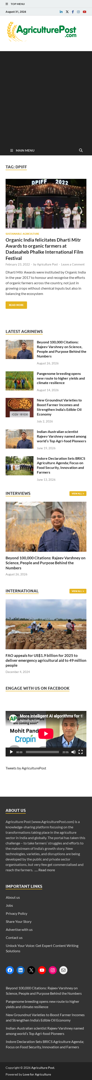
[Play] (11, 752)
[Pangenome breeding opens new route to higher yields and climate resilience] (19, 374)
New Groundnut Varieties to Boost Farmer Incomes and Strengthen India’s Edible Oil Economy (59, 407)
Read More (15, 304)
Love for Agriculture (37, 1074)
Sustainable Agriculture (22, 233)
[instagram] (78, 12)
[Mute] (73, 752)
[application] (46, 733)
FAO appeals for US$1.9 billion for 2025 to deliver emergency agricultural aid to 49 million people (46, 660)
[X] (31, 970)
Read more (46, 870)
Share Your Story (18, 921)
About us (13, 897)
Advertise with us (19, 929)
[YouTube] (42, 970)
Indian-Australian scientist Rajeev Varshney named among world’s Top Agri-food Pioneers (61, 436)
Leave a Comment (73, 264)
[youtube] (85, 12)
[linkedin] (61, 12)
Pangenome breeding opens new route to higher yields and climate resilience (61, 378)
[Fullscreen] (80, 752)
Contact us (14, 937)
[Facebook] (10, 970)
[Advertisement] (46, 97)
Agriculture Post (47, 264)
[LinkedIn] (21, 970)
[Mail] (63, 970)
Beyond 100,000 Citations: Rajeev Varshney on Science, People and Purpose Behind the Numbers (61, 349)
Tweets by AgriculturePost (26, 768)
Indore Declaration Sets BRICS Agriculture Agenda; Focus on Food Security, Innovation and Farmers (61, 465)
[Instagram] (53, 970)
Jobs (9, 905)
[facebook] (73, 12)
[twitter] (67, 12)
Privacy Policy (16, 913)
